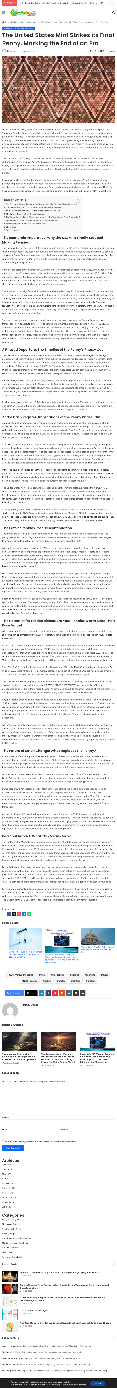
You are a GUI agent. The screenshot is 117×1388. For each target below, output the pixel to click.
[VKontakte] (69, 993)
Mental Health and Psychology (15, 1243)
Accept (98, 1383)
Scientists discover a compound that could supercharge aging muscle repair (60, 1272)
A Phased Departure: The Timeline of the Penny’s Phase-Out (33, 207)
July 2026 (6, 1165)
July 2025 (6, 1207)
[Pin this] (19, 914)
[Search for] (113, 13)
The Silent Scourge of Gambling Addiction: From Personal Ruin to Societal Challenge (56, 3)
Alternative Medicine (21, 974)
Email (5, 1129)
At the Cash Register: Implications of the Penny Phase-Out (33, 211)
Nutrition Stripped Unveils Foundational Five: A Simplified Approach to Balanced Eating (65, 1323)
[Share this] (9, 914)
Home (7, 22)
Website (64, 1129)
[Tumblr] (48, 993)
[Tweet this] (14, 914)
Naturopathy (30, 980)
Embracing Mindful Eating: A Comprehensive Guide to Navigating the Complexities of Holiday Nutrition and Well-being (54, 1370)
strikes (76, 980)
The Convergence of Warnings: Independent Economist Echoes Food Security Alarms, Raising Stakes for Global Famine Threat (58, 1058)
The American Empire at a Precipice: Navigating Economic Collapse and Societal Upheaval (19, 1057)
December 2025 (9, 1183)
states (61, 980)
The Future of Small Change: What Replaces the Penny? (32, 220)
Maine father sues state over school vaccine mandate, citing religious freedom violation (25, 954)
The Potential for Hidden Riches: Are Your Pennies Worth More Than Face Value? (43, 217)
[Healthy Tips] (22, 12)
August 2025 (8, 1202)
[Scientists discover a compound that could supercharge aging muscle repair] (10, 1276)
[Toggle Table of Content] (77, 200)
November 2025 (9, 1188)
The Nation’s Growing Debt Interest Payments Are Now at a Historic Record (97, 949)
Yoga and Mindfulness (12, 1257)
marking (90, 974)
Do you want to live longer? (34, 1310)
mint (105, 974)
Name (5, 1117)
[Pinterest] (55, 993)
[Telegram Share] (24, 914)
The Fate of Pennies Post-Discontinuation (25, 214)
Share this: (11, 227)
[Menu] (3, 13)
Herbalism (58, 974)
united (91, 980)
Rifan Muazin (12, 51)
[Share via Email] (76, 993)
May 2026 (6, 1174)
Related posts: (12, 230)
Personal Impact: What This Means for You (25, 224)
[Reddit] (62, 993)
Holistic (75, 974)
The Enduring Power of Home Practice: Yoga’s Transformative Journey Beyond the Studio (42, 1352)
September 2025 (9, 1197)
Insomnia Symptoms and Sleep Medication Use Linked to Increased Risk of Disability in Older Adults (46, 1346)
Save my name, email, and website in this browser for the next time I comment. (40, 1141)
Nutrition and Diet (10, 1247)
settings (82, 1385)
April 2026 (6, 1179)
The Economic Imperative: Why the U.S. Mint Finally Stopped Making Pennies (41, 204)
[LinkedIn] (41, 993)
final (43, 974)
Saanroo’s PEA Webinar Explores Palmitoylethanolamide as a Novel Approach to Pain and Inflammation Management (61, 958)
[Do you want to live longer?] (10, 1314)
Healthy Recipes (9, 1233)
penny (47, 980)
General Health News (11, 1229)
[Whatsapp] (29, 914)
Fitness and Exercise (11, 1224)
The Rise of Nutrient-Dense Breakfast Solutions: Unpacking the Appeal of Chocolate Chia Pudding (46, 1364)
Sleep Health (8, 1252)
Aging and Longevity (11, 1219)
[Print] (82, 993)
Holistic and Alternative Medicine (26, 22)
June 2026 (7, 1169)
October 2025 (8, 1193)
